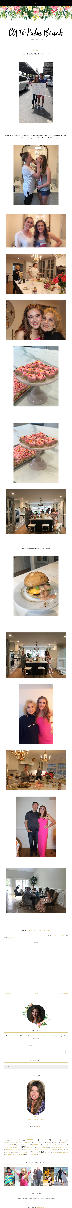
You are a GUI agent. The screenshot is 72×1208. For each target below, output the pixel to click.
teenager (55, 1152)
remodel (61, 1149)
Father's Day (40, 1142)
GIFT (12, 1145)
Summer (47, 1152)
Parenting (35, 1149)
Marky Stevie (30, 1147)
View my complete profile (36, 1119)
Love (11, 1147)
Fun (56, 1142)
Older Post (64, 994)
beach (5, 1140)
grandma (18, 1145)
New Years (18, 1149)
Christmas (43, 1140)
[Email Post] (67, 935)
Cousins (54, 1140)
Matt (15, 937)
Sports (14, 1152)
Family (27, 1142)
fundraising (6, 1145)
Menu (36, 3)
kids (65, 1145)
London (6, 1147)
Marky (18, 1147)
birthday (11, 1140)
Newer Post (7, 994)
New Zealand (27, 1149)
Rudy (67, 1149)
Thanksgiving (64, 1152)
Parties (54, 1149)
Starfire (20, 1152)
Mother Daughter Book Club (59, 1147)
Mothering (9, 1149)
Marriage (39, 1147)
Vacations (33, 1155)
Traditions (9, 1155)
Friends (49, 1142)
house (43, 1145)
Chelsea (10, 937)
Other (48, 930)
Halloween (26, 1145)
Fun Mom (63, 1142)
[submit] (67, 1052)
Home (36, 994)
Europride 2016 (17, 1142)
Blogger (39, 1126)
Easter (64, 1140)
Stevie (35, 1152)
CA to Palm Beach (36, 33)
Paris (48, 1149)
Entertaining (7, 1142)
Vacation (19, 1154)
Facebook (29, 930)
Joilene (36, 1117)
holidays (35, 1145)
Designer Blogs (40, 1207)
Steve (26, 1152)
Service (8, 1152)
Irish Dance (50, 1145)
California (20, 1140)
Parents (42, 1149)
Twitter (36, 930)
